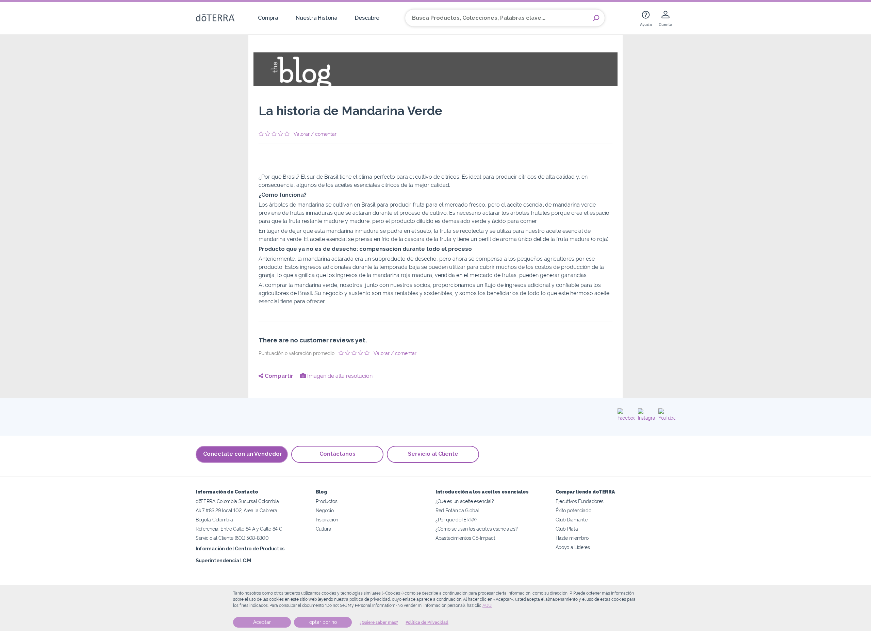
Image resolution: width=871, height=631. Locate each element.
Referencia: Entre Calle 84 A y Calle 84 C (239, 529)
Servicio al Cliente (433, 454)
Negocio (325, 510)
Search (596, 18)
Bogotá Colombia (214, 519)
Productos (327, 501)
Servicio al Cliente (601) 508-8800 (232, 538)
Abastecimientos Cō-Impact (465, 538)
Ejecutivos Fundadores (580, 501)
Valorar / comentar (315, 134)
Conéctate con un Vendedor (242, 454)
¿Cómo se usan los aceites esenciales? (477, 529)
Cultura (323, 529)
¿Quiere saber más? (379, 622)
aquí (487, 605)
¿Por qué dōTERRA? (456, 519)
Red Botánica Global (457, 510)
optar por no (323, 622)
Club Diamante (572, 519)
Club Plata (567, 529)
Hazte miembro (572, 538)
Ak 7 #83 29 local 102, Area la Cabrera (236, 510)
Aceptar (262, 622)
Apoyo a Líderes (573, 547)
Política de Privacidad (427, 622)
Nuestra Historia (316, 18)
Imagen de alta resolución (339, 376)
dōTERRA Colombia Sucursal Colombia (237, 501)
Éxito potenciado (573, 510)
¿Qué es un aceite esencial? (465, 501)
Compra (268, 18)
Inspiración (327, 519)
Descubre (367, 18)
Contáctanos (337, 454)
